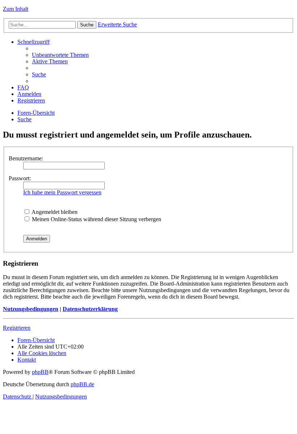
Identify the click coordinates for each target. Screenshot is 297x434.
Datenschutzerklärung (90, 309)
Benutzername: (26, 158)
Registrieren (16, 328)
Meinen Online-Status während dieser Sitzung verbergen (95, 219)
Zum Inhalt (15, 9)
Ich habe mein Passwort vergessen (62, 192)
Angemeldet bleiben (54, 212)
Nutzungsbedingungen (30, 309)
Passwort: (20, 178)
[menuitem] (60, 55)
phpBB (40, 372)
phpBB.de (82, 384)
